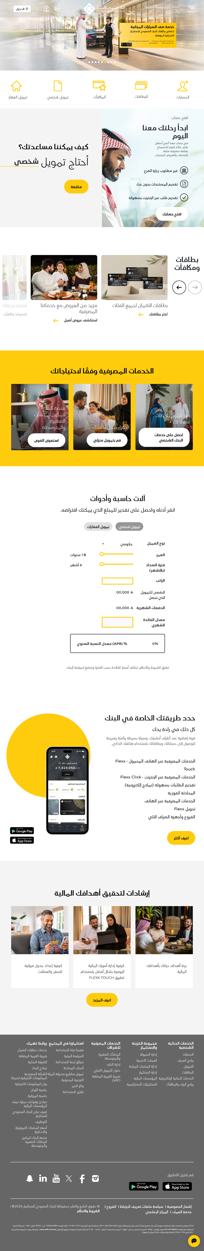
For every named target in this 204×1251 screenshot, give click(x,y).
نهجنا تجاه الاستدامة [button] (70, 1050)
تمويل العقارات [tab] (98, 526)
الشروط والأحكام (88, 1211)
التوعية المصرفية (72, 1079)
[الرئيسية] (104, 9)
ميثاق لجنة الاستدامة (70, 1062)
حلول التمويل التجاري (107, 1070)
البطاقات (188, 1072)
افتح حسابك (171, 214)
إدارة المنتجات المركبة (143, 1066)
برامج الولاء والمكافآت (180, 1084)
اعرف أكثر (181, 838)
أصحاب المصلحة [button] (74, 1067)
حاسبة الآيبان (39, 1089)
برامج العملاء (186, 1060)
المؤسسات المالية (145, 1078)
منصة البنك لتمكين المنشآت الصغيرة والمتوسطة (34, 1141)
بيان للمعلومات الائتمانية (31, 1083)
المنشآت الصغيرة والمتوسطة (109, 1056)
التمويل (189, 1066)
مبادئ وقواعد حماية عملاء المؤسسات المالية (29, 1103)
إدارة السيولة (148, 1054)
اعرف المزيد (102, 1000)
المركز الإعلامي (156, 1211)
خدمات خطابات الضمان (32, 1050)
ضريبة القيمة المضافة (33, 1056)
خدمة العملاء (182, 1211)
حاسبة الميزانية (37, 1095)
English (57, 9)
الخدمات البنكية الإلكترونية (176, 1078)
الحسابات (188, 1054)
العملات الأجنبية (146, 1060)
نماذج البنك (39, 1067)
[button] (115, 62)
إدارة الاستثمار (148, 1072)
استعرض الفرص (46, 440)
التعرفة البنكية (37, 1062)
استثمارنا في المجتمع (66, 1043)
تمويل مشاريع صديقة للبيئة (65, 1073)
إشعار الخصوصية (179, 1206)
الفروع (111, 1206)
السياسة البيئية (74, 1056)
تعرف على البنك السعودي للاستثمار (29, 1113)
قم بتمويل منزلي (107, 440)
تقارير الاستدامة (73, 1091)
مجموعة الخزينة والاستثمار (144, 1045)
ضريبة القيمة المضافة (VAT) (105, 1078)
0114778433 (171, 1229)
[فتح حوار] (194, 1241)
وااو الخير (78, 1085)
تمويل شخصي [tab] (129, 526)
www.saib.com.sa (47, 1229)
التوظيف (41, 1121)
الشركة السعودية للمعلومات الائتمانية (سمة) (29, 1075)
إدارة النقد (113, 1064)
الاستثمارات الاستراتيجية (142, 1084)
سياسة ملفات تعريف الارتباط (141, 1206)
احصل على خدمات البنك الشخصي (168, 437)
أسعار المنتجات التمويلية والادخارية (162, 8)
